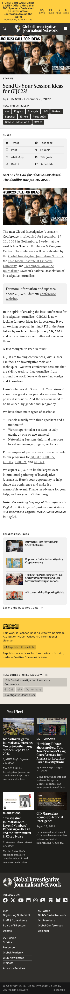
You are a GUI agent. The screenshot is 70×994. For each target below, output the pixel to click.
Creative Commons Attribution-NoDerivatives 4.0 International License (34, 636)
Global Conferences (50, 925)
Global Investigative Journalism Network (35, 256)
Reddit (14, 164)
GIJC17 (8, 462)
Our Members (46, 920)
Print (13, 149)
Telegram (45, 157)
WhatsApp (17, 157)
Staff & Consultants (15, 920)
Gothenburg (33, 689)
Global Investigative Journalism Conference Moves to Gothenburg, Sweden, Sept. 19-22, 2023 (18, 746)
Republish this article (20, 647)
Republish (46, 164)
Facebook (45, 142)
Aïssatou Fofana (15, 842)
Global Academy (13, 952)
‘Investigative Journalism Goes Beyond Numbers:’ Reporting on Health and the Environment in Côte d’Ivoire (17, 827)
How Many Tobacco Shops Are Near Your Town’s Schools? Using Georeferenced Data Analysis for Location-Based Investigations (51, 753)
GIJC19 (20, 462)
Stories (8, 78)
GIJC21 (39, 462)
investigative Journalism (19, 694)
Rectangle (58, 989)
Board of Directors (14, 925)
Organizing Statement (16, 915)
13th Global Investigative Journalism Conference (27, 682)
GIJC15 (48, 457)
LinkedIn (44, 149)
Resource (9, 947)
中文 (37, 122)
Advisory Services (14, 968)
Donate (7, 930)
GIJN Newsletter (13, 957)
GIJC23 (9, 689)
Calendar (43, 930)
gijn (20, 689)
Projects (8, 962)
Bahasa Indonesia (16, 122)
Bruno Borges (46, 767)
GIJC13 (36, 457)
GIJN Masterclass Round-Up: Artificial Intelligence (50, 817)
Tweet (14, 142)
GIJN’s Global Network (52, 915)
